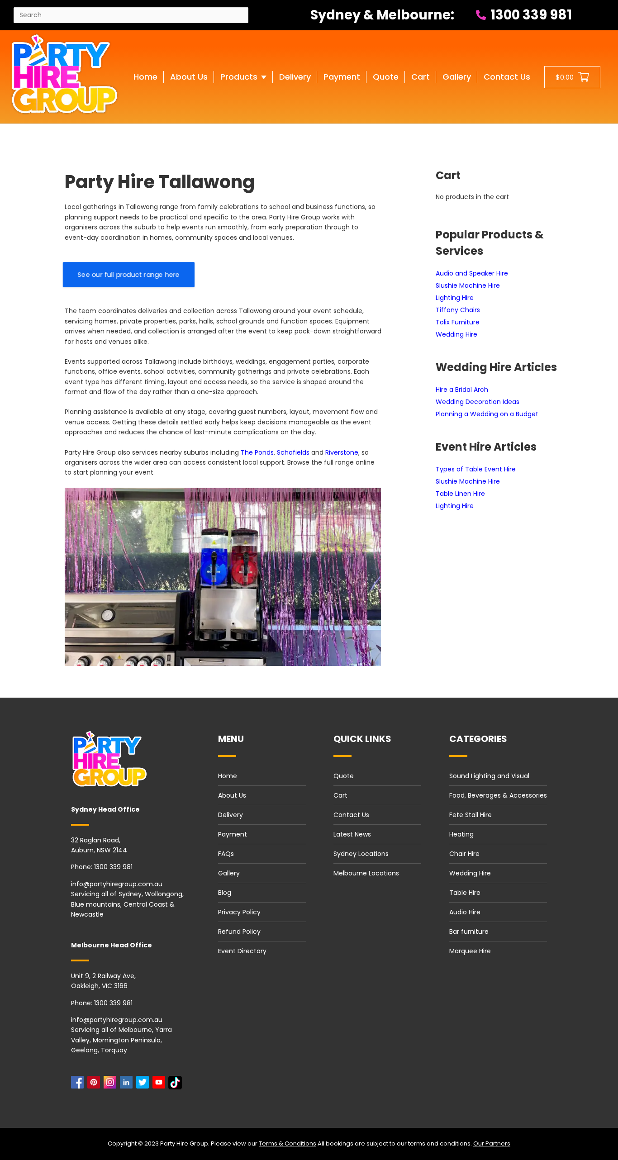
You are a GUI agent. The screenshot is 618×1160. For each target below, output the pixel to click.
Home (227, 775)
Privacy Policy (239, 912)
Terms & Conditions (287, 1143)
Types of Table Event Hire (476, 469)
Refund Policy (239, 931)
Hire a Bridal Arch (462, 389)
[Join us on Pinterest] (95, 1084)
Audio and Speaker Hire (472, 273)
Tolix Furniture (458, 322)
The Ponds (257, 452)
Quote (343, 775)
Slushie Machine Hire (468, 285)
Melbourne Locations (366, 873)
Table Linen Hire (460, 493)
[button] (243, 86)
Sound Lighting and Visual (489, 775)
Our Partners (491, 1143)
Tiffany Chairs (458, 309)
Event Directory (242, 951)
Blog (224, 892)
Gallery (229, 873)
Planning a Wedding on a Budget (487, 413)
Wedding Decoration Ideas (477, 401)
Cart (340, 795)
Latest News (352, 834)
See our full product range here (129, 274)
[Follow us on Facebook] (79, 1084)
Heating (461, 834)
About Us (232, 795)
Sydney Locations (361, 853)
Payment (232, 834)
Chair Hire (464, 853)
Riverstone (341, 452)
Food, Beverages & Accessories (498, 795)
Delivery (230, 814)
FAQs (226, 853)
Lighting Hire (455, 297)
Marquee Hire (470, 951)
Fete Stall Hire (470, 814)
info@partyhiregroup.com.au (116, 884)
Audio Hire (464, 912)
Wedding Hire (456, 334)
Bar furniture (469, 931)
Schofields (293, 452)
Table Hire (464, 892)
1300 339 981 (530, 15)
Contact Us (351, 814)
